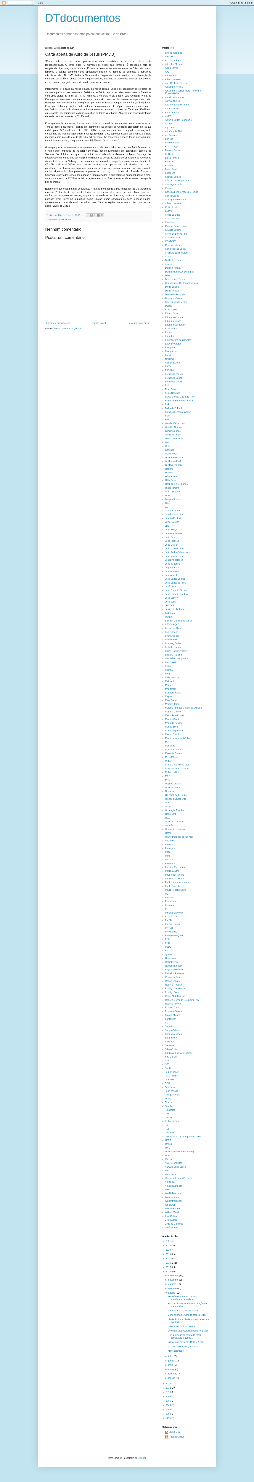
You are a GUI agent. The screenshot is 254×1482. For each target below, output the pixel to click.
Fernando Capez (173, 378)
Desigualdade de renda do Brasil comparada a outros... (184, 1336)
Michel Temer (172, 757)
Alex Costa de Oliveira (176, 83)
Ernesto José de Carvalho (178, 340)
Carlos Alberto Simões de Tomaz (181, 192)
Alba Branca (171, 75)
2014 (168, 1271)
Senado (169, 1026)
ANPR (168, 116)
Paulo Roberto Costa (175, 890)
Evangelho (170, 347)
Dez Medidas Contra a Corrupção (182, 283)
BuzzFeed (170, 173)
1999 (168, 1409)
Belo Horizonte (172, 142)
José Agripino (172, 571)
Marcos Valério (172, 719)
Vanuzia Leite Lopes (175, 1167)
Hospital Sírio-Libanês (176, 484)
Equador (169, 336)
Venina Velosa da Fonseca (178, 1178)
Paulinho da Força (174, 878)
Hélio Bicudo (171, 476)
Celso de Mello (172, 207)
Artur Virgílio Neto (174, 131)
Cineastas (170, 222)
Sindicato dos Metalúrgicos (178, 1053)
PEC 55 (169, 897)
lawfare (169, 617)
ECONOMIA (171, 309)
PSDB (168, 947)
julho (171, 1356)
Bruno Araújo (171, 169)
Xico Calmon (171, 1216)
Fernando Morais (173, 381)
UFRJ (168, 1140)
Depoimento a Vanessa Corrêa (183, 1310)
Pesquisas (170, 901)
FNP (167, 404)
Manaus (169, 685)
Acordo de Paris (173, 60)
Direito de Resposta (175, 294)
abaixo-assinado (173, 53)
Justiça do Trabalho (175, 609)
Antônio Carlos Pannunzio (178, 120)
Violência (170, 1182)
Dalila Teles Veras (174, 260)
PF (166, 909)
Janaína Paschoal (174, 514)
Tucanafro (170, 1132)
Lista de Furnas (173, 647)
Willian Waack (172, 1212)
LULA (168, 666)
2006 (168, 1401)
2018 (168, 1254)
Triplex (168, 1117)
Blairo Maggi (171, 146)
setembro (173, 1288)
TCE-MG (169, 1079)
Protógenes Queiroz (175, 935)
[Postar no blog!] (91, 215)
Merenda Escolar (173, 753)
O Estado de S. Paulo (176, 795)
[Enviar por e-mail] (88, 215)
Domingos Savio (173, 298)
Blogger (142, 1458)
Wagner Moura (172, 1197)
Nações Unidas (173, 783)
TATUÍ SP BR (65, 219)
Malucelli (169, 681)
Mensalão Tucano (174, 749)
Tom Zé (169, 1106)
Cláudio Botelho (173, 230)
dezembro (173, 1275)
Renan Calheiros (173, 977)
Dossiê (168, 306)
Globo (168, 442)
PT (166, 950)
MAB (167, 673)
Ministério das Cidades (176, 768)
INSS (167, 495)
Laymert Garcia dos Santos (178, 620)
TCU (167, 1083)
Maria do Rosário (174, 723)
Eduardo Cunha (173, 321)
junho (171, 1360)
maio (171, 1365)
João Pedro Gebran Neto (177, 552)
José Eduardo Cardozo (177, 594)
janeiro (172, 1378)
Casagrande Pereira (175, 199)
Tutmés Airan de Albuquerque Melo (183, 1136)
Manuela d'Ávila (173, 692)
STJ (167, 1064)
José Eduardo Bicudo (176, 590)
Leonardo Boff (172, 636)
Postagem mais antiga (139, 323)
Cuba (168, 256)
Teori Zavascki (172, 1091)
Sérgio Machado (173, 1034)
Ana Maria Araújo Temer (177, 104)
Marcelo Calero (173, 711)
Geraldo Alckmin (173, 427)
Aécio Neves (171, 68)
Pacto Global (171, 840)
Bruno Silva (175, 1432)
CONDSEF (170, 241)
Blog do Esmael (173, 150)
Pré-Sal (169, 928)
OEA (167, 818)
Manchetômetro (176, 1351)
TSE (167, 1125)
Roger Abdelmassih (175, 996)
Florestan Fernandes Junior (179, 400)
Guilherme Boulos (174, 457)
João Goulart (171, 545)
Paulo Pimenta (172, 886)
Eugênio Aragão (173, 343)
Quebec (169, 954)
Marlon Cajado (172, 734)
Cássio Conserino (174, 203)
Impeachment (172, 488)
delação (169, 264)
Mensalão (170, 745)
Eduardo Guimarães (175, 324)
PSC (167, 943)
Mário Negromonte (174, 730)
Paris (167, 856)
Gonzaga (169, 450)
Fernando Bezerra (174, 374)
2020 (168, 1245)
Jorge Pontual (172, 567)
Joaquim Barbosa (174, 560)
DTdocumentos (82, 18)
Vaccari (169, 1159)
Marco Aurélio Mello (175, 715)
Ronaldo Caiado (173, 1011)
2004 (168, 1405)
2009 (168, 1396)
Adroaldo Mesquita (174, 64)
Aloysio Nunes (172, 101)
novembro (173, 1279)
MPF (167, 776)
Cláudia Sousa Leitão (176, 226)
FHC (167, 385)
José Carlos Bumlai (175, 579)
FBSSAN (169, 370)
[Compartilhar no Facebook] (98, 215)
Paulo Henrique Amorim (177, 882)
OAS (167, 806)
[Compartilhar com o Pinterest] (102, 215)
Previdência (171, 931)
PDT (167, 894)
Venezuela (170, 1174)
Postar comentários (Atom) (67, 328)
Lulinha (169, 670)
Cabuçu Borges (173, 177)
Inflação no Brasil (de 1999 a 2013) (185, 1342)
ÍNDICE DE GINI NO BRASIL (182, 1326)
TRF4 (168, 1113)
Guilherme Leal (173, 461)
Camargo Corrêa (173, 184)
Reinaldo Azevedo (174, 973)
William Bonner (173, 1208)
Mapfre (168, 696)
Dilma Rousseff (173, 290)
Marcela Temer (172, 704)
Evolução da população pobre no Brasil (188, 1330)
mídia (168, 761)
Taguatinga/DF (172, 1072)
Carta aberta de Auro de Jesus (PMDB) (187, 1315)
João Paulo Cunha (174, 548)
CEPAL (168, 211)
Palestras (170, 844)
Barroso (169, 139)
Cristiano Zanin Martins (177, 252)
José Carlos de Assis (175, 582)
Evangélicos (171, 351)
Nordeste (169, 791)
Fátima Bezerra (173, 362)
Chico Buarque (172, 215)
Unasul (168, 1144)
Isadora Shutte (172, 499)
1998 (168, 1414)
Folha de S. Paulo (174, 408)
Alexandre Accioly (174, 87)
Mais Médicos (172, 677)
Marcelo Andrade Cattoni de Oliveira (183, 707)
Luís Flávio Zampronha (176, 658)
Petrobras (170, 905)
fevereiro (173, 1373)
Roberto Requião (174, 984)
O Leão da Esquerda (175, 799)
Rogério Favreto (173, 1003)
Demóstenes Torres (175, 279)
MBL (167, 742)
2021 (168, 1241)
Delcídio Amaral (173, 268)
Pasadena (170, 863)
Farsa (168, 355)
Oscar (168, 833)
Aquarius (169, 127)
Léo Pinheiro (171, 632)
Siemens (169, 1045)
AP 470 (169, 123)
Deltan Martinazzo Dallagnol (179, 271)
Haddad (169, 472)
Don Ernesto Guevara (176, 302)
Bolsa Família (172, 158)
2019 (168, 1250)
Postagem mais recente (58, 323)
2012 (168, 1388)
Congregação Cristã (175, 249)
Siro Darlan (171, 1056)
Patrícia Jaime (172, 871)
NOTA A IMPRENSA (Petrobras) (183, 1346)
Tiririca (168, 1102)
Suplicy (169, 1068)
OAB (167, 802)
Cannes (169, 188)
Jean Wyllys (171, 529)
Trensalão (170, 1110)
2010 (168, 1392)
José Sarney (171, 598)
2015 (168, 1267)
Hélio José (170, 480)
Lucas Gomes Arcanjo (176, 651)
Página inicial (99, 323)
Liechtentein (171, 639)
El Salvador (171, 328)
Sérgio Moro (171, 1037)
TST (167, 1129)
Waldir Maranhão (174, 1201)
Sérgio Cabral (172, 1030)
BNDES (169, 154)
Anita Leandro (172, 112)
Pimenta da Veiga (174, 912)
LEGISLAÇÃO (172, 624)
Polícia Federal (172, 924)
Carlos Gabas (172, 196)
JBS (167, 526)
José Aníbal (171, 575)
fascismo (169, 359)
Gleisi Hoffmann (173, 434)
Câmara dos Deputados (177, 180)
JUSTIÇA (169, 605)
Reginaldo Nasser (174, 969)
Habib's (169, 469)
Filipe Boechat (172, 393)
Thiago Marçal (172, 1094)
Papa (168, 852)
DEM (167, 275)
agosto (172, 1293)
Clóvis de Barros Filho (176, 234)
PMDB (168, 920)
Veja (167, 1170)
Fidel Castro (171, 389)
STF (167, 1060)
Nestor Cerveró (173, 787)
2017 (168, 1258)
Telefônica (170, 1087)
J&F (167, 507)
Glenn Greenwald (174, 438)
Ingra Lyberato (172, 491)
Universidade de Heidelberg (179, 1151)
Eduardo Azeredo (174, 317)
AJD (167, 72)
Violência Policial (174, 1186)
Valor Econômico (173, 1163)
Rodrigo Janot (172, 992)
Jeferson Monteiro (174, 533)
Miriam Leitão (172, 772)
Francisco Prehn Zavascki (178, 412)
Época (168, 332)
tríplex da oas (172, 1121)
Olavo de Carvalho (174, 821)
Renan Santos (172, 981)
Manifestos (170, 689)
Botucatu (169, 161)
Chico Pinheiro (172, 218)
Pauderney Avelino (174, 875)
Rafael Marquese (174, 965)
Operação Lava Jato (175, 829)
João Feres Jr (172, 541)
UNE (167, 1148)
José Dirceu (171, 586)
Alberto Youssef (173, 79)
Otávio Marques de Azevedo (179, 837)
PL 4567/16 (171, 916)
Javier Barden (172, 522)
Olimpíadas (171, 825)
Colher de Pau (172, 237)
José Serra (170, 601)
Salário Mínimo (172, 1015)
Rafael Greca (172, 962)
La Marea (170, 613)
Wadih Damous (173, 1193)
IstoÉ (167, 503)
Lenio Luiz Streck (174, 628)
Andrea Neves (172, 108)
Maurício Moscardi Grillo (177, 738)
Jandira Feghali (173, 518)
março (171, 1369)
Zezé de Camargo (174, 1224)
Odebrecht (170, 814)
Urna (167, 1155)
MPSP (168, 780)
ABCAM (169, 56)
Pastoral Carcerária (175, 867)
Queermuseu (171, 958)
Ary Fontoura (171, 135)
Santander (170, 1019)
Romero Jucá (172, 1007)
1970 (168, 1418)
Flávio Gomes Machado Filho (180, 396)
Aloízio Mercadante (175, 97)
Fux (167, 419)
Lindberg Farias (173, 643)
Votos (168, 1189)
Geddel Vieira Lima (175, 423)
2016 (168, 1263)
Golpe (168, 446)
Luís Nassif (170, 662)
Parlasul (169, 859)
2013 (168, 1383)
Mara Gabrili (171, 700)
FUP (167, 415)
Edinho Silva (171, 313)
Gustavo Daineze (174, 465)
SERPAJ (169, 1041)
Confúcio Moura (173, 245)
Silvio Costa (171, 1049)
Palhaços (170, 848)
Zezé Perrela (171, 1227)
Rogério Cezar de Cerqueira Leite (182, 1000)
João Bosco (171, 537)
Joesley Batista (172, 564)
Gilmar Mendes (173, 431)
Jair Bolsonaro (172, 510)
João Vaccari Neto (174, 556)
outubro (172, 1284)
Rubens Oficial (176, 1436)
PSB (167, 939)
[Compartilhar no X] (95, 215)
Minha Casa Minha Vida (177, 764)
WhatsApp (170, 1205)
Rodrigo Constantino (175, 988)
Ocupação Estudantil (175, 810)
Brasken (169, 165)
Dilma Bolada (172, 287)
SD (166, 1022)
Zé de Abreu (171, 1220)
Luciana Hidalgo (173, 654)
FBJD (168, 366)
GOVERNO (170, 453)
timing (168, 1098)
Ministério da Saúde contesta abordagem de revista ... (182, 1297)
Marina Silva (171, 726)
